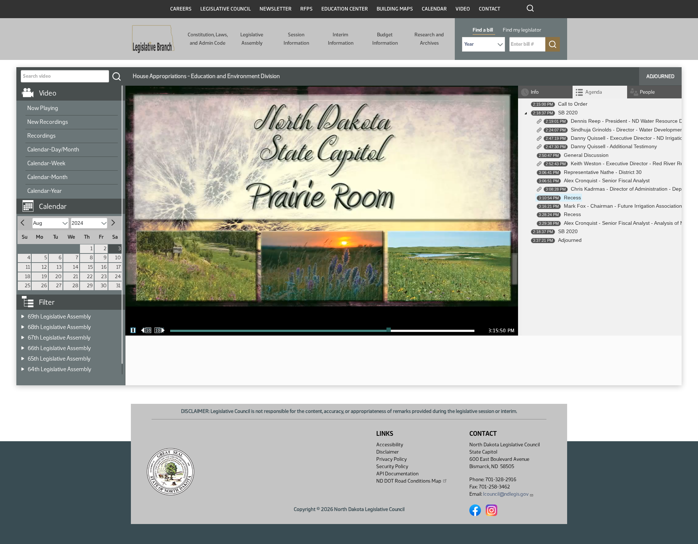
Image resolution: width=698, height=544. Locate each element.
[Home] (153, 39)
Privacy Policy (391, 459)
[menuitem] (71, 108)
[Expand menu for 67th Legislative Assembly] (22, 335)
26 (44, 286)
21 (75, 276)
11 (28, 267)
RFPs (306, 9)
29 (90, 286)
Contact (489, 9)
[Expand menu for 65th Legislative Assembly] (22, 356)
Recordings (41, 135)
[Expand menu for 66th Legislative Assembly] (22, 346)
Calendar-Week (46, 163)
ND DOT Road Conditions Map (408, 481)
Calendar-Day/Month (53, 149)
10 (118, 258)
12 (44, 267)
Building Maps (395, 9)
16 (104, 267)
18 (27, 276)
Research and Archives (429, 39)
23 (104, 276)
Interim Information (340, 39)
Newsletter (276, 9)
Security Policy (392, 466)
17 (118, 267)
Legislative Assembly (251, 39)
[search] (116, 76)
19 (44, 276)
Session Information (296, 39)
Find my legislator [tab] (522, 30)
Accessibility (389, 445)
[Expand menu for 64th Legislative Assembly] (22, 367)
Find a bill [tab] (483, 30)
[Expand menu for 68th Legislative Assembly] (22, 325)
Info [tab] (535, 92)
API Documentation (397, 474)
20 (58, 276)
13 (59, 267)
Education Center (344, 9)
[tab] (600, 92)
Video (463, 9)
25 (27, 286)
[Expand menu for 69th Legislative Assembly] (22, 314)
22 (90, 276)
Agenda (593, 92)
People (647, 92)
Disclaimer (387, 452)
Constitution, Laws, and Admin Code (208, 39)
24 (118, 276)
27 (58, 286)
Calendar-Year (44, 190)
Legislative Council (225, 9)
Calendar (434, 9)
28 (75, 286)
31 (118, 286)
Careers (181, 9)
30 (104, 286)
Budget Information (385, 39)
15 (90, 267)
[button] (73, 203)
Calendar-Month (47, 177)
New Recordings (47, 121)
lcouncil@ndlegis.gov (506, 494)
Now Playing (42, 108)
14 (75, 267)
